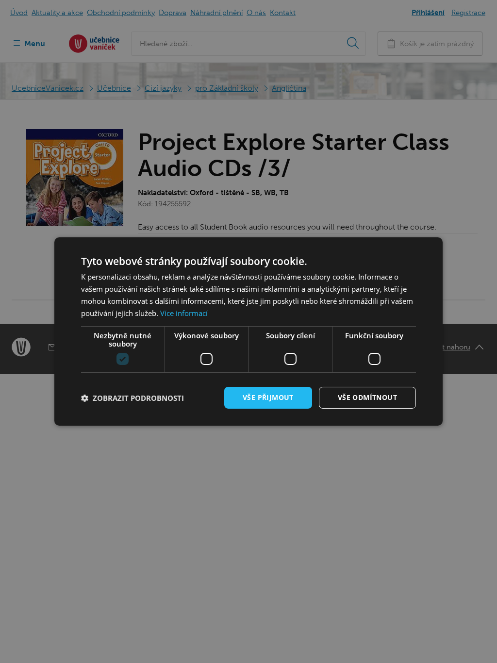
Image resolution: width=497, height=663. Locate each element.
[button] (132, 398)
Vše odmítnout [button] (367, 397)
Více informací (184, 313)
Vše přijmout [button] (268, 397)
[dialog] (248, 331)
